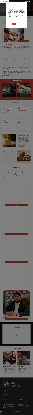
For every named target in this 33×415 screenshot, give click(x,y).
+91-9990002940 (27, 1)
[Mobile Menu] (30, 1)
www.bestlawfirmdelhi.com (15, 9)
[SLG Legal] (4, 1)
